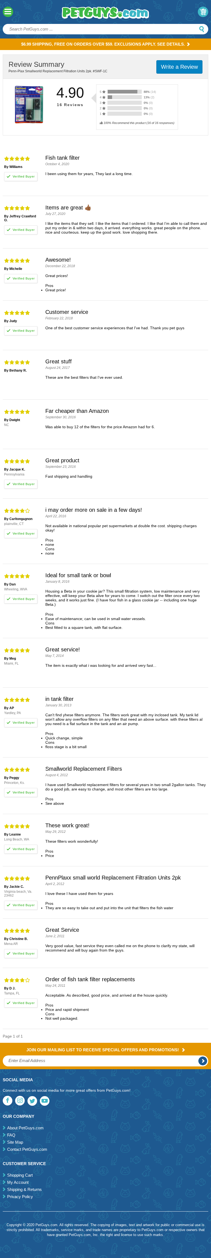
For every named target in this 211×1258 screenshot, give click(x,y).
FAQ (11, 1135)
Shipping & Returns (24, 1189)
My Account (18, 1182)
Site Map (15, 1142)
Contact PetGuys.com (27, 1149)
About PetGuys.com (25, 1128)
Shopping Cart (20, 1175)
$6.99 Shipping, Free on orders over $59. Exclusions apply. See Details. (103, 44)
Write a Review (179, 67)
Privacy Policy (20, 1196)
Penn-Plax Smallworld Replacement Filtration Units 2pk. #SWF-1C (58, 71)
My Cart (203, 12)
